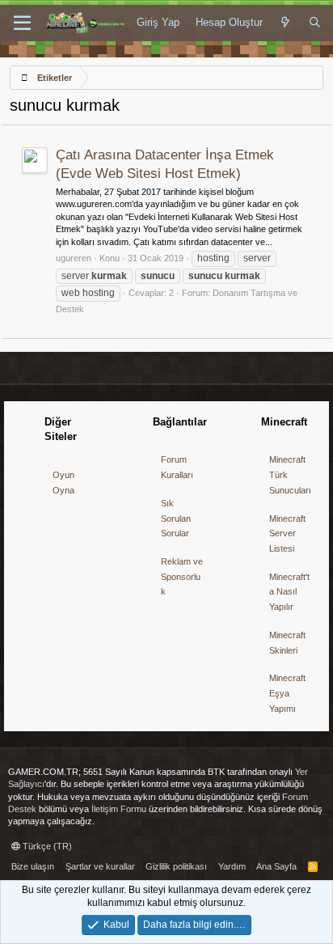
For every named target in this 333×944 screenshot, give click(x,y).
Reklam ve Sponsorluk (182, 576)
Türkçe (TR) (46, 846)
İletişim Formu (118, 809)
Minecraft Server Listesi (287, 533)
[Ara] (315, 22)
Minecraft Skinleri (287, 642)
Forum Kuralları (177, 467)
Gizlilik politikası (176, 866)
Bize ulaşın (32, 866)
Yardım (232, 866)
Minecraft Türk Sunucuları (290, 474)
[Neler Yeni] (286, 22)
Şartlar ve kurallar (100, 866)
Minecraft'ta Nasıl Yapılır (289, 592)
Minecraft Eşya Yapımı (287, 693)
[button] (22, 23)
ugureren (73, 258)
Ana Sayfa (276, 866)
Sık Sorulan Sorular (176, 518)
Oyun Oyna (63, 482)
